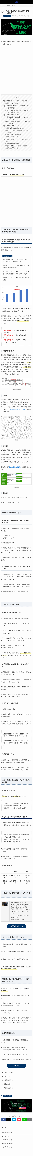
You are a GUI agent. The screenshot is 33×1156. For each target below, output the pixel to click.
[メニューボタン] (2, 2)
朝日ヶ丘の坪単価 (13, 103)
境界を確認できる (13, 136)
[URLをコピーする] (29, 1119)
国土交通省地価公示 (15, 467)
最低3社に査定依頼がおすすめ (16, 128)
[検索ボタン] (31, 2)
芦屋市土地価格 (6, 16)
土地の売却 (7, 1076)
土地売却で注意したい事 (12, 125)
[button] (3, 1119)
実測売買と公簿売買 (13, 143)
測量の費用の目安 (13, 148)
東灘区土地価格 (8, 1080)
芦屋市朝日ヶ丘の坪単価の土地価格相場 (16, 101)
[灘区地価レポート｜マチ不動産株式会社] (16, 2)
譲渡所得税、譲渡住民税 (14, 134)
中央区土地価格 (8, 1072)
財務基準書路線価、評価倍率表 (17, 409)
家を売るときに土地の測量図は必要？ (18, 146)
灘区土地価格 (7, 1084)
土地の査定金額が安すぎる (13, 115)
